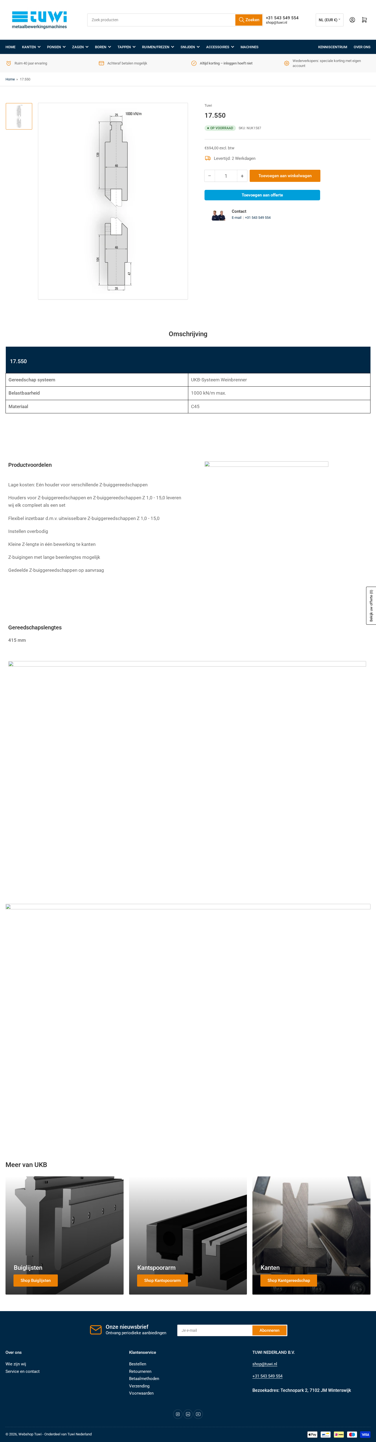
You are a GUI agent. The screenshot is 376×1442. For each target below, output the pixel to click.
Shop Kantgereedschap (289, 1280)
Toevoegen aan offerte (262, 195)
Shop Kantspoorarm (162, 1280)
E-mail (237, 217)
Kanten (29, 47)
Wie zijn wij (16, 1364)
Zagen (78, 47)
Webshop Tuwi (30, 1434)
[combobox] (175, 20)
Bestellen (137, 1364)
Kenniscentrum (332, 47)
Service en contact (23, 1371)
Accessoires (217, 47)
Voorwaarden (141, 1393)
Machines (249, 47)
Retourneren (140, 1371)
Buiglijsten (28, 1267)
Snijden (188, 47)
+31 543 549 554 (258, 217)
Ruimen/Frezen (155, 47)
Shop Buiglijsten (36, 1280)
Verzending (139, 1386)
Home (10, 47)
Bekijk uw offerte (371, 606)
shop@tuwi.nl (276, 22)
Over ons (362, 47)
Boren (100, 47)
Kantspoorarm (156, 1267)
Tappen (124, 47)
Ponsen (54, 47)
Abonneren (269, 1330)
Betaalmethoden (144, 1378)
